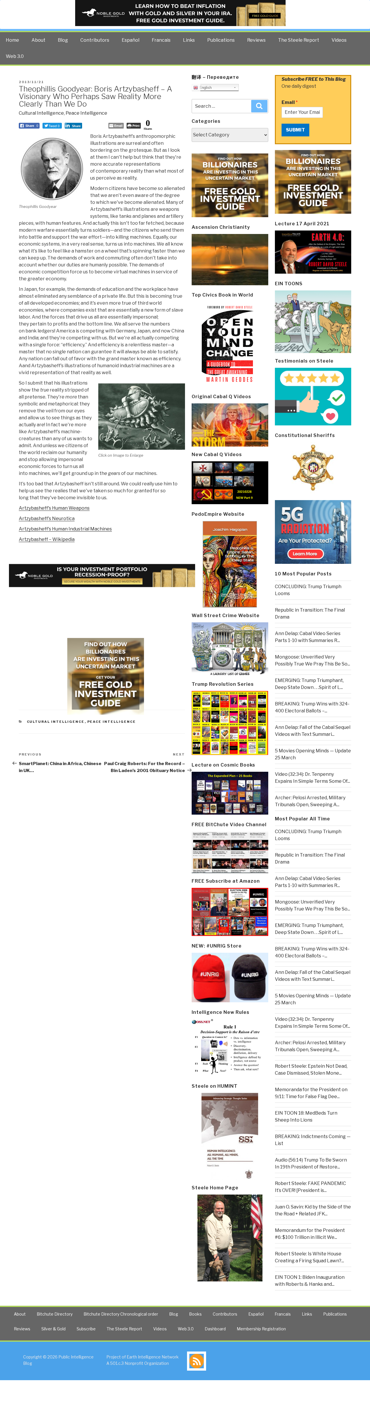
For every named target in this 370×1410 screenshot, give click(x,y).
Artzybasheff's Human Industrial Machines (65, 529)
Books (195, 1314)
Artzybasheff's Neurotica (47, 518)
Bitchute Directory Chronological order (121, 1314)
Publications (221, 40)
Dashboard (215, 1328)
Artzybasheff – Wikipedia (47, 539)
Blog (63, 40)
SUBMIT (295, 130)
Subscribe (86, 1328)
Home (12, 40)
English (205, 87)
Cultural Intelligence (41, 113)
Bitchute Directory (55, 1314)
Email (290, 102)
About (38, 40)
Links (189, 40)
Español (130, 40)
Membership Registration (261, 1328)
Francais (161, 40)
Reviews (256, 40)
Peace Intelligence (86, 113)
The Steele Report (298, 40)
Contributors (94, 40)
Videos (339, 40)
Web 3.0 (15, 56)
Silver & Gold (53, 1328)
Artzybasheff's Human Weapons (54, 508)
